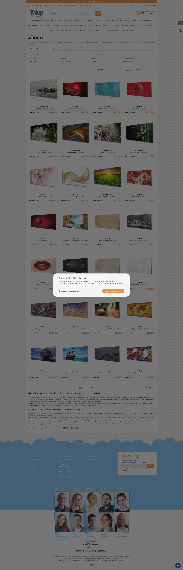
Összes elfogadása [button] (113, 291)
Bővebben (62, 286)
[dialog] (91, 285)
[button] (69, 291)
